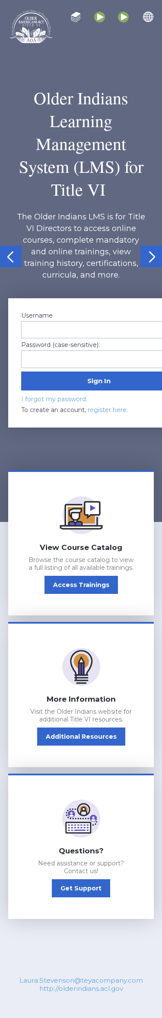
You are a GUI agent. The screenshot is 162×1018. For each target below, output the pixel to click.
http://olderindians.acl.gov (81, 988)
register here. (108, 410)
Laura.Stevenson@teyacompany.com (81, 980)
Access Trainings (81, 585)
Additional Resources (81, 736)
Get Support (81, 888)
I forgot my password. (54, 399)
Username (37, 315)
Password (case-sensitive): (60, 345)
